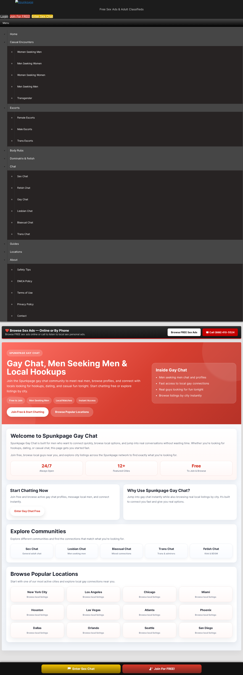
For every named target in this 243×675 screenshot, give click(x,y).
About (13, 259)
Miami (205, 594)
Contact (22, 315)
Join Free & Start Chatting (27, 412)
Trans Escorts (25, 140)
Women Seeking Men (29, 51)
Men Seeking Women (29, 63)
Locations (16, 251)
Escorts (15, 107)
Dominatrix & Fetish (22, 158)
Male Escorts (24, 129)
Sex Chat (22, 176)
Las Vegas (93, 612)
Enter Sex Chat (42, 16)
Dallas (37, 630)
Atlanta (149, 612)
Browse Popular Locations (72, 412)
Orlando (93, 630)
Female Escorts (26, 117)
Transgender (24, 98)
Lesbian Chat (25, 210)
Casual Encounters (22, 42)
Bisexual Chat (25, 222)
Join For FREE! (20, 16)
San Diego (205, 630)
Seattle (149, 630)
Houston (37, 612)
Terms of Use (25, 292)
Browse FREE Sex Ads (184, 332)
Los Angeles (93, 594)
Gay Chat (22, 199)
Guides (14, 243)
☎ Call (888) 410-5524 (220, 332)
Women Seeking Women (31, 74)
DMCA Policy (24, 281)
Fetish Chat (23, 187)
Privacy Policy (25, 304)
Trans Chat (23, 233)
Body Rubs (16, 150)
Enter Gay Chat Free (27, 511)
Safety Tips (24, 269)
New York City (37, 594)
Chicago (149, 594)
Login (4, 16)
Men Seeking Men (27, 86)
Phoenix (205, 612)
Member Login (60, 511)
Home (13, 34)
